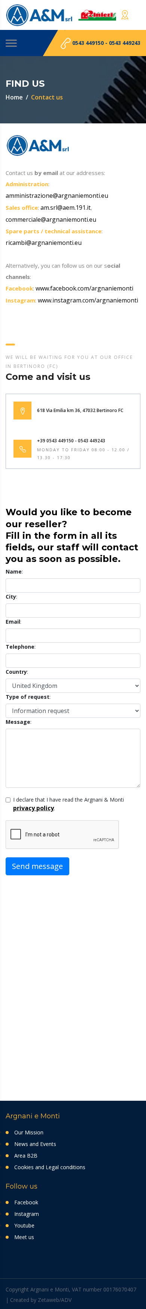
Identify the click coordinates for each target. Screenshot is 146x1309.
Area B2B (25, 1155)
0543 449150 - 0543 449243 (105, 42)
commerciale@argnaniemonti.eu (51, 219)
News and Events (35, 1143)
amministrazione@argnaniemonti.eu (57, 195)
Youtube (24, 1225)
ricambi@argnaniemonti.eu (44, 243)
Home (14, 97)
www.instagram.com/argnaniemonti (88, 300)
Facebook (26, 1202)
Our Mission (28, 1132)
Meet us (24, 1237)
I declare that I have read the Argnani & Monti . (68, 804)
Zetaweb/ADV (55, 1299)
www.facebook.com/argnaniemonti (84, 288)
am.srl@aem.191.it (65, 207)
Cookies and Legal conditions (49, 1167)
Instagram (26, 1213)
